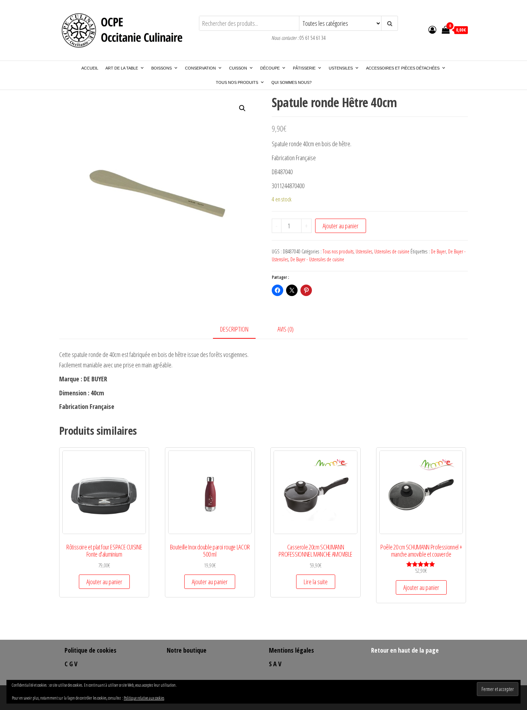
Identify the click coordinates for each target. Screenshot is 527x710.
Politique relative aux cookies (144, 698)
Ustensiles (341, 68)
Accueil (89, 68)
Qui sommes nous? (291, 82)
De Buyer (438, 251)
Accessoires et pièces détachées (403, 68)
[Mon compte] (432, 29)
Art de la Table (121, 68)
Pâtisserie (304, 68)
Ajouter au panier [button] (104, 581)
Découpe (270, 68)
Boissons (161, 68)
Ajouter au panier (341, 225)
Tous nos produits (237, 82)
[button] (242, 108)
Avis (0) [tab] (285, 329)
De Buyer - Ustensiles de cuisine (317, 259)
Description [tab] (234, 329)
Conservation (200, 68)
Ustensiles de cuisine (391, 251)
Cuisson (238, 68)
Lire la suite (316, 581)
